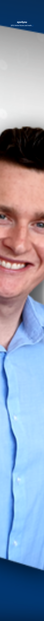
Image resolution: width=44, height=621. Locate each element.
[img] (22, 310)
